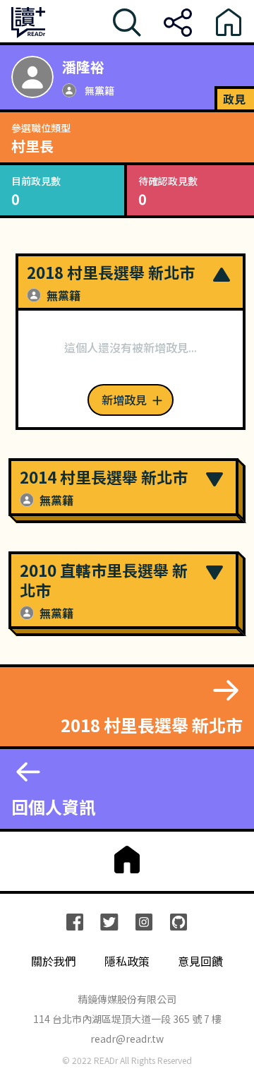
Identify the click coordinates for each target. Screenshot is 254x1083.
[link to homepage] (127, 860)
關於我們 (53, 961)
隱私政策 (127, 961)
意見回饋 (200, 961)
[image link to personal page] (32, 77)
